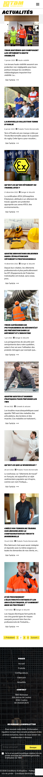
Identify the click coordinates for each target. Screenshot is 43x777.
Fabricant (21, 678)
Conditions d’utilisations (17, 771)
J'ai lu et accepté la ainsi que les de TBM (23, 756)
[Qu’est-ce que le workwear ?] (21, 460)
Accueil (21, 664)
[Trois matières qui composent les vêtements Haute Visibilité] (21, 45)
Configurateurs (21, 673)
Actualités (21, 682)
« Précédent (9, 637)
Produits (21, 668)
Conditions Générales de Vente (28, 774)
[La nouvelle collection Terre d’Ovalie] (21, 117)
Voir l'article (10, 80)
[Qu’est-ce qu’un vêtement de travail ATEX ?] (21, 180)
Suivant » (35, 637)
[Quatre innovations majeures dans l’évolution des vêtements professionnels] (21, 249)
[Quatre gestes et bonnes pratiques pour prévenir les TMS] (21, 391)
